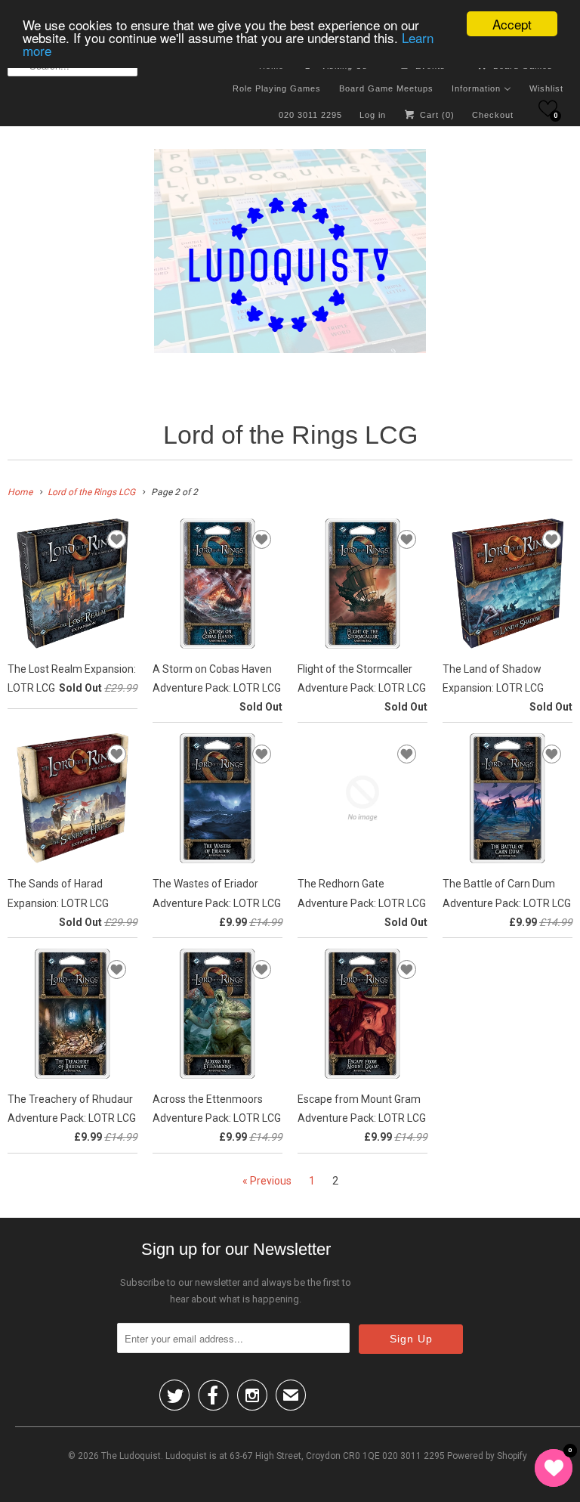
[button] (547, 108)
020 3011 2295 (310, 114)
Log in (372, 114)
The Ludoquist (131, 1456)
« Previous (267, 1181)
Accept (512, 23)
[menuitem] (276, 87)
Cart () (436, 114)
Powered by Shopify (487, 1456)
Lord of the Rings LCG (290, 434)
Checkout (493, 114)
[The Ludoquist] (290, 254)
